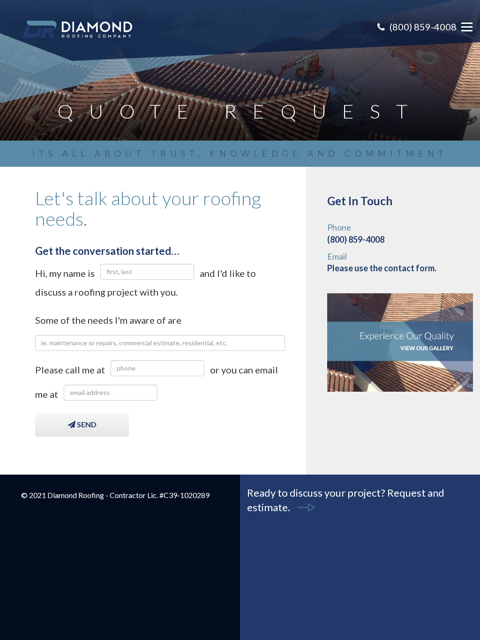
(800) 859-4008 (423, 26)
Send (86, 424)
